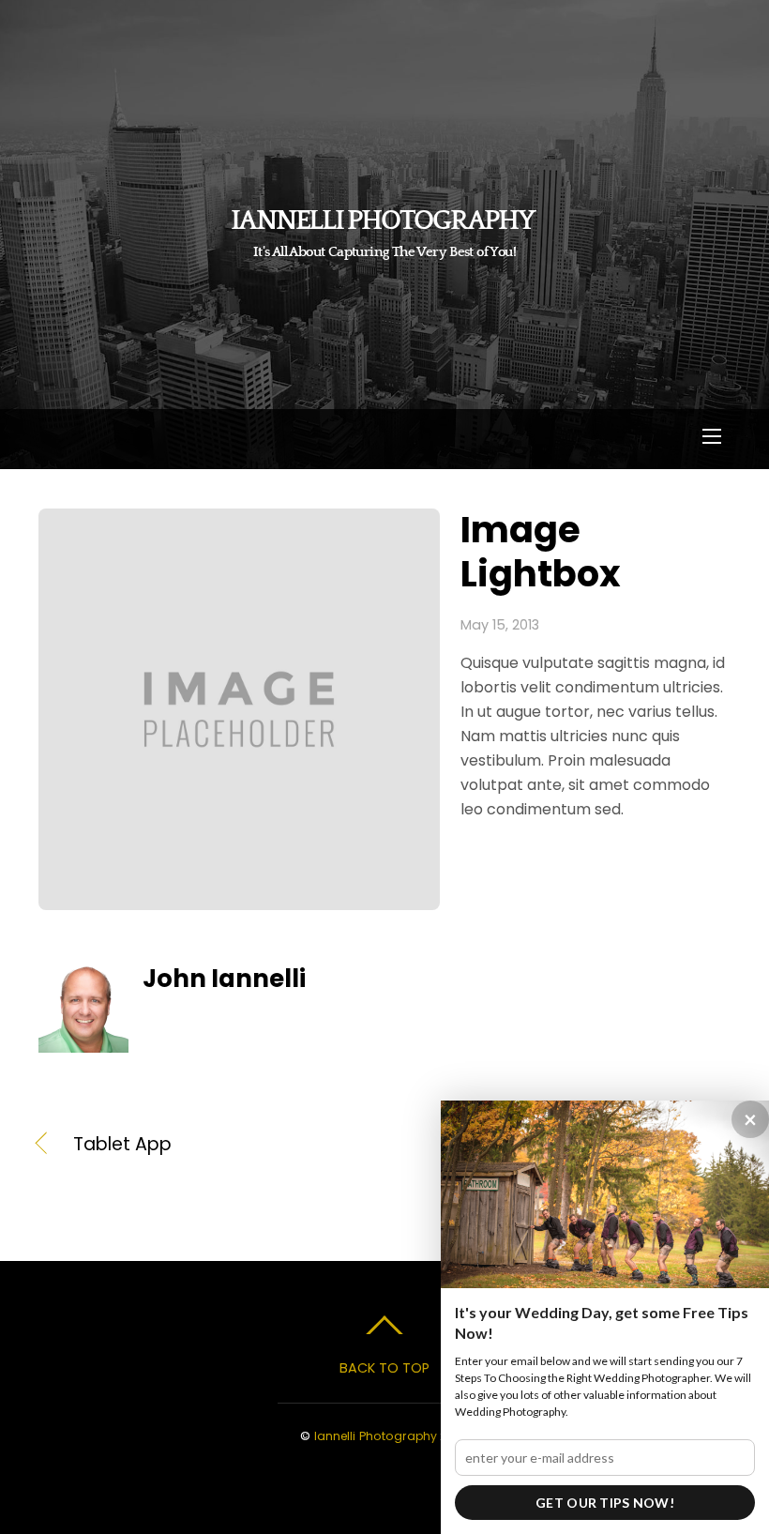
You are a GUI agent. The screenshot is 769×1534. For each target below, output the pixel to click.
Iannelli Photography (375, 1436)
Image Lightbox (540, 551)
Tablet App (122, 1144)
